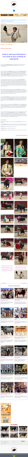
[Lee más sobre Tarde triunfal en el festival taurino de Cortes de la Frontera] (20, 312)
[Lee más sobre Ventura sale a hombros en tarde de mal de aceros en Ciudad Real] (7, 350)
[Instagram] (23, 441)
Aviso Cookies (14, 441)
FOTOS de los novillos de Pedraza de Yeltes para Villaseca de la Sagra (20, 299)
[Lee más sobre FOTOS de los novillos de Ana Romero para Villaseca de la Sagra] (20, 350)
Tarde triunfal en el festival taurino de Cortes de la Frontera (20, 319)
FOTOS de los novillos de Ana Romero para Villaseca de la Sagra (19, 357)
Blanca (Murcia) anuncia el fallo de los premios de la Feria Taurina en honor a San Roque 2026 (20, 337)
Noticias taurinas (4, 23)
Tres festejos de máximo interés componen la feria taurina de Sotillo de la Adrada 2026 (7, 337)
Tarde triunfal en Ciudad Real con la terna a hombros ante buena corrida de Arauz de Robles (7, 393)
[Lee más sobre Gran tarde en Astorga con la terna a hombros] (7, 312)
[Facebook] (21, 441)
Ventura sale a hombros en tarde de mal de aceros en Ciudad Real (7, 357)
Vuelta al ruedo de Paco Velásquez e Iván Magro (7, 375)
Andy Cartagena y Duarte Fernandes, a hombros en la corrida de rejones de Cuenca (7, 299)
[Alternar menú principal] (14, 10)
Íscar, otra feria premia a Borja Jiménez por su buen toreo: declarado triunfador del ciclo (20, 393)
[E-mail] (24, 441)
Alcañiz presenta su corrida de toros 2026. (19, 375)
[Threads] (22, 441)
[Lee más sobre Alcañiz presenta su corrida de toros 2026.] (20, 369)
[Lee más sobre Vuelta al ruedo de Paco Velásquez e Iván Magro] (7, 369)
